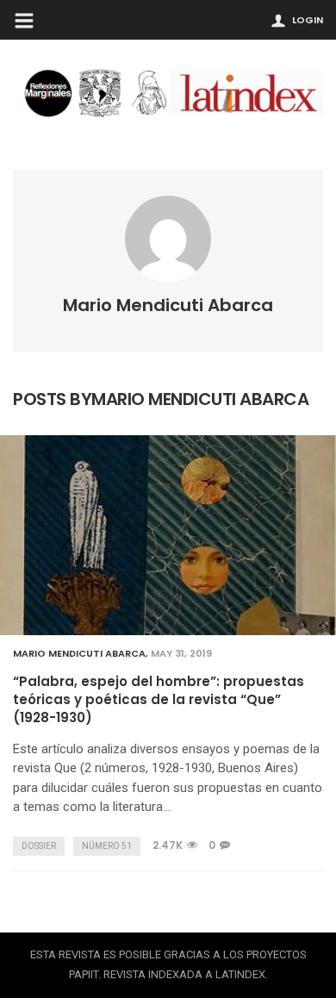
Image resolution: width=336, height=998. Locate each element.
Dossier (39, 846)
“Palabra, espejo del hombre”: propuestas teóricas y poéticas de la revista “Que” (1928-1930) (158, 699)
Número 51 (107, 846)
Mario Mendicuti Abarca (168, 305)
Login (307, 20)
